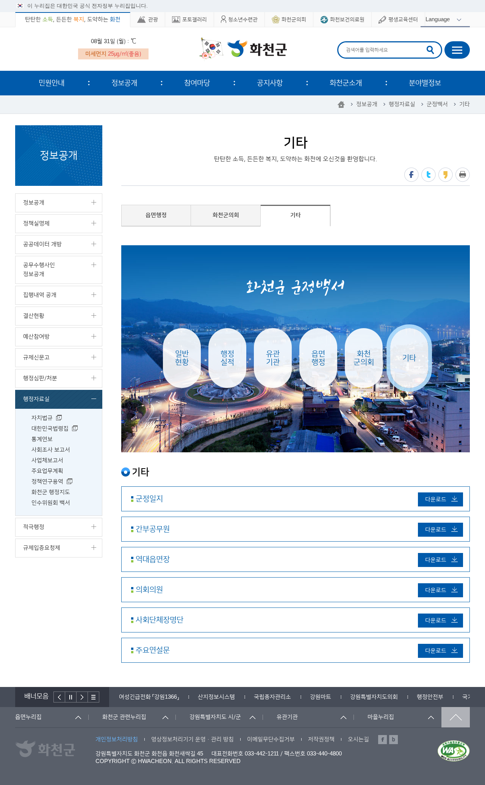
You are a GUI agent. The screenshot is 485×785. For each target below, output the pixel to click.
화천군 (243, 49)
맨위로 (455, 717)
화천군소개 (346, 83)
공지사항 (270, 83)
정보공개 (124, 83)
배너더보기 (93, 697)
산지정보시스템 (216, 697)
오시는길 (358, 739)
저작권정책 (321, 739)
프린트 (462, 174)
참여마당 (197, 83)
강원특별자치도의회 (374, 697)
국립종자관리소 (272, 697)
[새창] (454, 751)
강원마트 (320, 697)
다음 (82, 697)
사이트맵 (457, 50)
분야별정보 (425, 83)
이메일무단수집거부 (271, 739)
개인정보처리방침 (116, 739)
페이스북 (411, 174)
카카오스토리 (445, 174)
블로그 (393, 739)
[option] (149, 697)
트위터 (428, 174)
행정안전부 (430, 697)
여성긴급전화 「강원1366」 (149, 697)
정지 (71, 697)
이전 (59, 697)
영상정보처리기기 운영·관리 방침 (192, 739)
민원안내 (51, 83)
